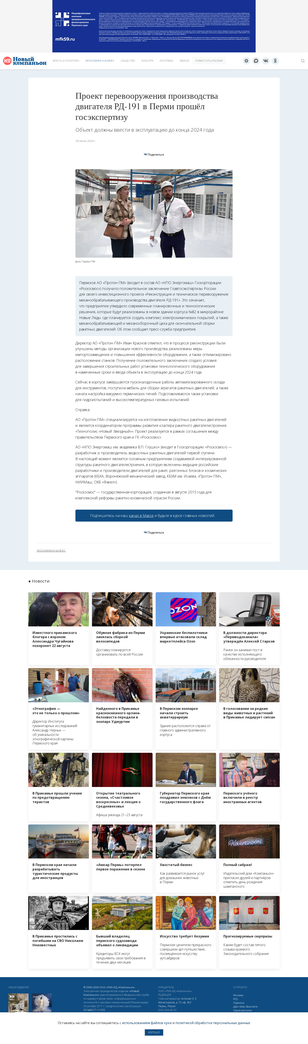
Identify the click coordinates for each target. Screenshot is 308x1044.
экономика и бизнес (51, 550)
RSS (235, 999)
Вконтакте (252, 1006)
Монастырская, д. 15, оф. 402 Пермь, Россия (174, 1004)
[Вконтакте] (265, 61)
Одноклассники (242, 1010)
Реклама (238, 995)
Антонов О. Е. (189, 998)
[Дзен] (246, 61)
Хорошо (154, 1032)
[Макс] (256, 61)
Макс (242, 1006)
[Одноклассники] (275, 61)
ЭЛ (94, 1010)
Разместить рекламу (209, 60)
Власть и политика (66, 60)
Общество (128, 60)
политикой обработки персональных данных (212, 1023)
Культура (147, 60)
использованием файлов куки (147, 1023)
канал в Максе (141, 515)
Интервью (166, 60)
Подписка (238, 1003)
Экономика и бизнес (99, 60)
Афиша (184, 60)
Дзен (236, 1006)
